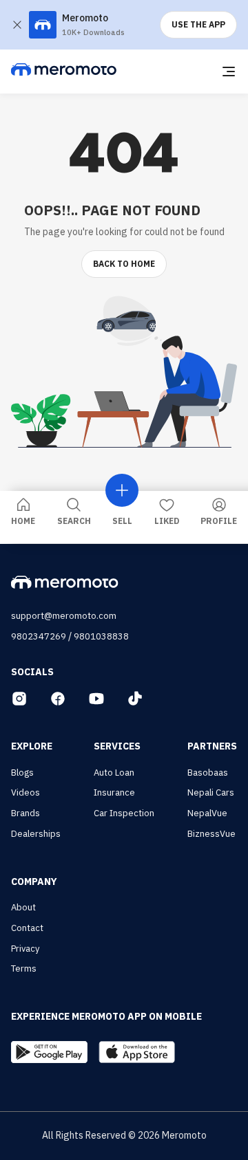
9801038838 (101, 636)
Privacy (25, 948)
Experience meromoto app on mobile (106, 1016)
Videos (25, 792)
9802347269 (38, 636)
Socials (32, 672)
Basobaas (207, 772)
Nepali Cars (210, 792)
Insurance (114, 792)
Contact (27, 928)
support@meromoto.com (63, 616)
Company (34, 881)
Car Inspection (124, 813)
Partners (212, 746)
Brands (25, 813)
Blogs (22, 772)
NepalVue (207, 813)
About (23, 907)
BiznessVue (211, 834)
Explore (31, 746)
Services (117, 746)
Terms (24, 968)
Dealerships (36, 834)
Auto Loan (114, 772)
